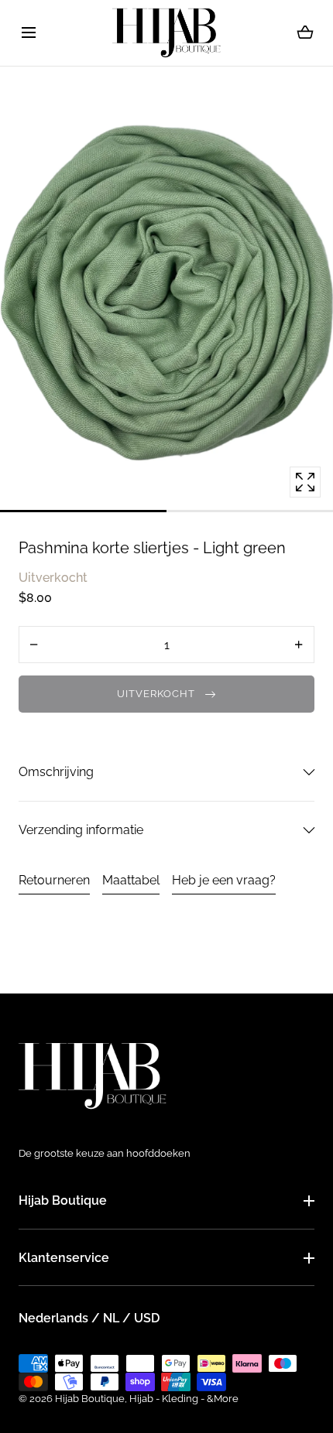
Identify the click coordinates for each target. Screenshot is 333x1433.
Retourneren (54, 880)
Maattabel (131, 880)
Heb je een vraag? (224, 880)
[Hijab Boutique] (166, 33)
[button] (28, 33)
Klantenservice (64, 1257)
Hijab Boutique (63, 1200)
